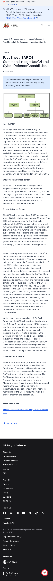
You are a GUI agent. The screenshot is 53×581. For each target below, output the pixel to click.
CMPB (6, 501)
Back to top (11, 423)
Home (5, 39)
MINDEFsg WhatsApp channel (20, 18)
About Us (7, 452)
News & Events (9, 456)
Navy (5, 484)
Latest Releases (35, 39)
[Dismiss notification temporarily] (49, 9)
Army (5, 480)
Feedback (7, 523)
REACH (6, 549)
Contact (6, 519)
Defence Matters (10, 460)
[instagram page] (17, 513)
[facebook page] (4, 513)
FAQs (5, 473)
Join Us (6, 469)
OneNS (6, 497)
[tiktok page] (36, 513)
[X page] (10, 513)
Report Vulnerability (11, 537)
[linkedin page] (30, 513)
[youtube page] (23, 513)
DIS (4, 492)
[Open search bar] (42, 26)
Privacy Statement (10, 541)
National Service (10, 465)
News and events (18, 39)
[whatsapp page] (42, 513)
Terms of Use (9, 545)
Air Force (7, 488)
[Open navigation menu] (49, 26)
